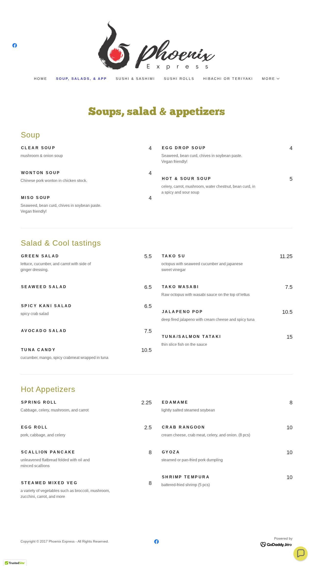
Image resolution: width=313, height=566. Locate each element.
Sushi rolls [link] (179, 79)
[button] (270, 79)
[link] (15, 45)
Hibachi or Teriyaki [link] (228, 79)
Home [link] (40, 79)
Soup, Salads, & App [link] (81, 79)
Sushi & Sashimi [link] (135, 79)
